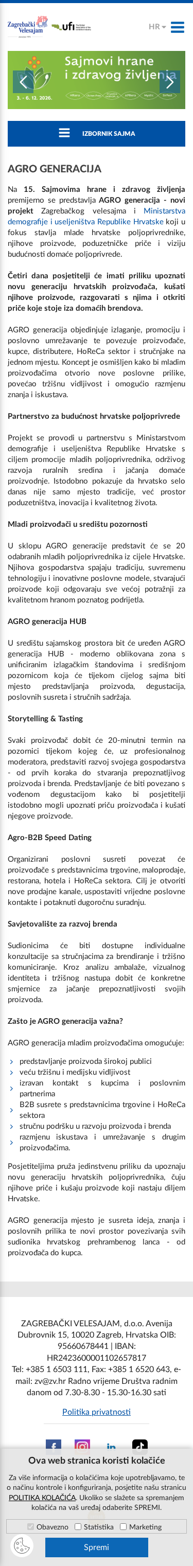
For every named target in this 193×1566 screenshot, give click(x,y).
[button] (23, 81)
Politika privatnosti (96, 1412)
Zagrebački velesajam (28, 27)
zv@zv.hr (50, 1381)
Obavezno (52, 1527)
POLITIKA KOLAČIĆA (42, 1498)
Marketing (145, 1527)
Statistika (99, 1527)
